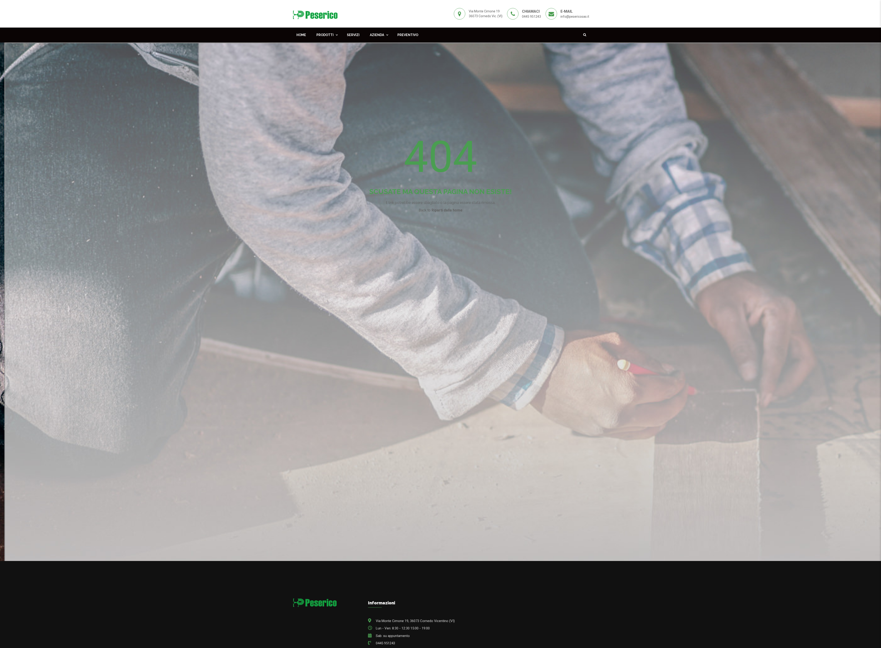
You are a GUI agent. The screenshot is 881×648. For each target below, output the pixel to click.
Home (301, 35)
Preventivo (407, 35)
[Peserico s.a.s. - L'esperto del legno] (315, 13)
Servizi (353, 35)
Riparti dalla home (447, 210)
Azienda (377, 35)
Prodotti (325, 35)
